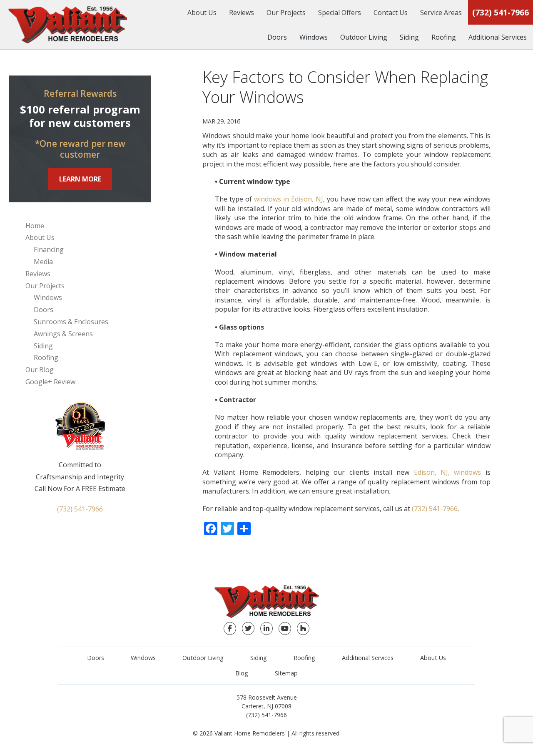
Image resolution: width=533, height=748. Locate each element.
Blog (241, 673)
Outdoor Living (363, 37)
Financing (49, 249)
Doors (277, 37)
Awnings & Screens (63, 333)
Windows (313, 37)
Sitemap (286, 673)
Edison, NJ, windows (447, 472)
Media (43, 261)
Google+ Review (50, 381)
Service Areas (441, 12)
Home (34, 225)
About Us (202, 12)
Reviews (241, 12)
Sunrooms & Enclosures (71, 321)
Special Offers (339, 12)
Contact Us (391, 12)
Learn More (80, 179)
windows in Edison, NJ (288, 199)
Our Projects (286, 12)
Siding (409, 37)
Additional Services (497, 37)
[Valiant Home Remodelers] (67, 24)
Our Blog (39, 369)
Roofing (443, 37)
